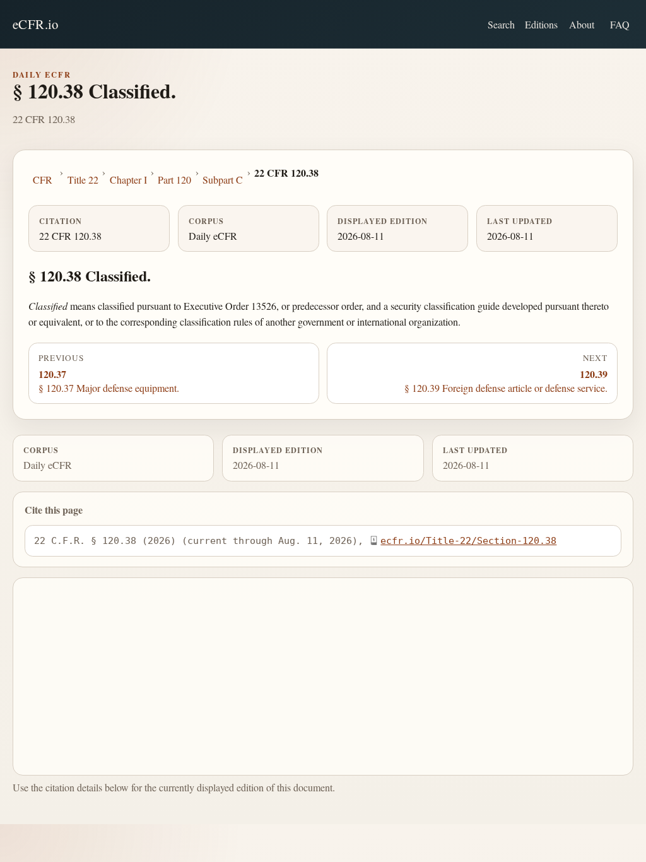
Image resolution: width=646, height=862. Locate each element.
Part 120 (174, 179)
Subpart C (223, 179)
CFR (42, 179)
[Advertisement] (323, 676)
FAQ (620, 24)
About (581, 24)
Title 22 (83, 179)
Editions (541, 24)
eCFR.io (36, 24)
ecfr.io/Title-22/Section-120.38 (468, 540)
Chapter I (128, 179)
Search (501, 24)
